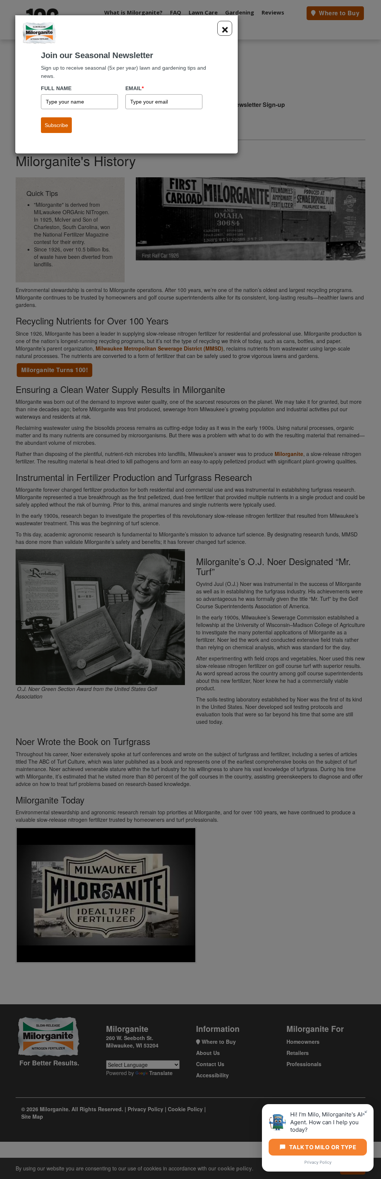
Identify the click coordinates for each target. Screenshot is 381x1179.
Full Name (56, 88)
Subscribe (56, 125)
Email (134, 88)
